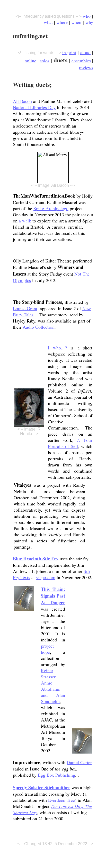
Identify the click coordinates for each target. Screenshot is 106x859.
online (30, 60)
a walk (25, 221)
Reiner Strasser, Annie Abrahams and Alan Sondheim (53, 685)
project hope (47, 649)
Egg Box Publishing (56, 775)
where (62, 22)
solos (44, 60)
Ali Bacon (22, 101)
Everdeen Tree (61, 800)
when (76, 22)
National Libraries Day (34, 107)
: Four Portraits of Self (70, 443)
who (87, 16)
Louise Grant (25, 308)
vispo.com (45, 577)
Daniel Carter (79, 762)
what (48, 22)
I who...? (57, 348)
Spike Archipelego (50, 208)
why (89, 22)
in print (69, 52)
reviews (86, 67)
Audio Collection (39, 327)
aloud (85, 52)
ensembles (81, 60)
